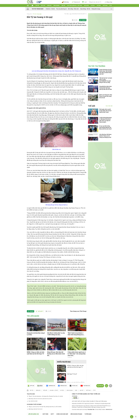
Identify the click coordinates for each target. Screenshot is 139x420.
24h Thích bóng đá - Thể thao (74, 5)
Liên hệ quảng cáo (33, 414)
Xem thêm (108, 105)
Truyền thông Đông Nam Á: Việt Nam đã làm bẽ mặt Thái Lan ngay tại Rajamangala (105, 120)
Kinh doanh (56, 5)
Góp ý (52, 414)
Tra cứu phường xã (61, 9)
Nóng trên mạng (96, 9)
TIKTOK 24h (74, 385)
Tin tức (37, 5)
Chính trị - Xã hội (50, 9)
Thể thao (105, 5)
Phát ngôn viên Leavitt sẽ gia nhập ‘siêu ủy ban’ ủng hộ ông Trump (105, 111)
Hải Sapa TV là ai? (72, 374)
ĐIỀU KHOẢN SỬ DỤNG (76, 414)
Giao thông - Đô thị (85, 9)
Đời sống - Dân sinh (73, 9)
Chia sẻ (84, 20)
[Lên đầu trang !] (135, 416)
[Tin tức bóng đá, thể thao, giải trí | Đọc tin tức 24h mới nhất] (30, 2)
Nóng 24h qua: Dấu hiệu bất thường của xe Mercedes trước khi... (56, 353)
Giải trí (63, 5)
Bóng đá (49, 5)
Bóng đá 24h (63, 385)
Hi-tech (93, 5)
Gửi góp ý (40, 311)
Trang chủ (29, 14)
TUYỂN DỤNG (88, 414)
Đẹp (76, 390)
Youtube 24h (86, 385)
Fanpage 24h (52, 385)
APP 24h (32, 385)
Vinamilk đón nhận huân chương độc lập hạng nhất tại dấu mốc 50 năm (105, 88)
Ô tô (110, 5)
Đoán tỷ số (77, 2)
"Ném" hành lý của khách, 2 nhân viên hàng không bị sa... (76, 333)
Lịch (86, 2)
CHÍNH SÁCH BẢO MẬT (62, 414)
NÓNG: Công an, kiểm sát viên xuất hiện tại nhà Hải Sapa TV (35, 353)
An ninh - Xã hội (54, 390)
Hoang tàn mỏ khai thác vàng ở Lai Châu (36, 333)
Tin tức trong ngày (37, 9)
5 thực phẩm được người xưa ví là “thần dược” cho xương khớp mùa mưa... (77, 353)
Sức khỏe (86, 5)
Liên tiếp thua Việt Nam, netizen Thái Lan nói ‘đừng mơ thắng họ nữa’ (105, 136)
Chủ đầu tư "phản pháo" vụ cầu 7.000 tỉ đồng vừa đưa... (56, 333)
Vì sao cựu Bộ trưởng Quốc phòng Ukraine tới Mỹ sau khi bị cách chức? (105, 127)
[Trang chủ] (29, 9)
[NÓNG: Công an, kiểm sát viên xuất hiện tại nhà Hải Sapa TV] (36, 343)
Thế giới (99, 5)
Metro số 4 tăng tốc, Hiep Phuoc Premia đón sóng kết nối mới (105, 96)
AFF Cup (43, 5)
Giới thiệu (45, 414)
